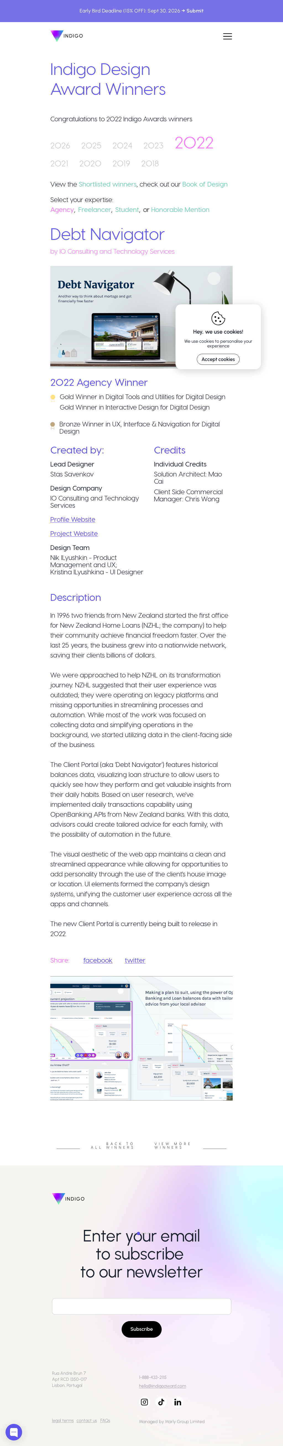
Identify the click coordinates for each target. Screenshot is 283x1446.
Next (237, 1102)
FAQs (105, 1420)
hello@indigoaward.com (162, 1386)
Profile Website (72, 519)
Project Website (74, 533)
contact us (87, 1420)
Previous (46, 1102)
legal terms (63, 1420)
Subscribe (141, 1329)
